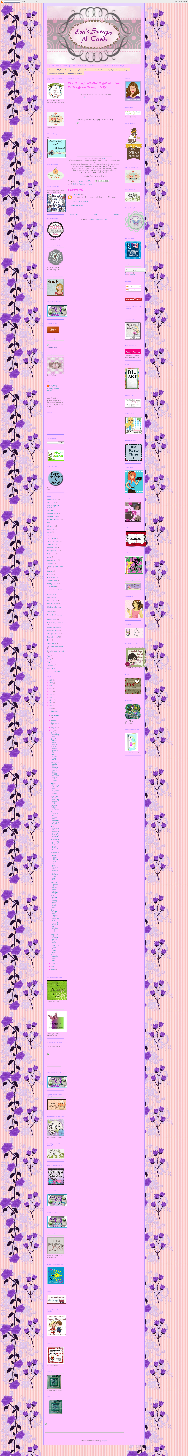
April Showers (52, 500)
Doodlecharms (52, 560)
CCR (48, 523)
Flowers (50, 571)
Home (51, 70)
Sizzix (49, 640)
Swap (49, 659)
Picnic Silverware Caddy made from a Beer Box (54, 901)
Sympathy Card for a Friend (55, 807)
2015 (51, 697)
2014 (51, 700)
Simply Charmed (53, 637)
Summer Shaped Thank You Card (54, 876)
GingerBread (52, 581)
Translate (132, 275)
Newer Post (74, 215)
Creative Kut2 (52, 545)
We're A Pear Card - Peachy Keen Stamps (54, 866)
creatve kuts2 (52, 548)
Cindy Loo (50, 529)
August (54, 728)
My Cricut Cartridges (65, 70)
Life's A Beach (52, 601)
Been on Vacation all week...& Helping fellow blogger (55, 888)
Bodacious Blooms (53, 520)
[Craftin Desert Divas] (56, 1184)
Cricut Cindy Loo (53, 551)
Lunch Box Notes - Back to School (54, 749)
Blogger (104, 1441)
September (55, 723)
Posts (130, 286)
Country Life (51, 538)
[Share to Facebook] (106, 181)
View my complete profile (53, 390)
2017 (51, 691)
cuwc (49, 557)
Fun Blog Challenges (56, 73)
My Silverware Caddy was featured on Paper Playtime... (55, 818)
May (53, 966)
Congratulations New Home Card (55, 948)
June (53, 964)
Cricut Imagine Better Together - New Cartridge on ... (55, 915)
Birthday (50, 510)
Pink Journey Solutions (55, 623)
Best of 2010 (51, 503)
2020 (51, 683)
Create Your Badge (52, 347)
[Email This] (99, 181)
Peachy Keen (51, 620)
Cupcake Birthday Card (55, 734)
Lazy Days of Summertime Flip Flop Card (55, 938)
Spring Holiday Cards (55, 646)
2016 (51, 694)
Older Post (116, 215)
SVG (48, 656)
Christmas (51, 526)
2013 (51, 703)
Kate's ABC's (51, 595)
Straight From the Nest (55, 651)
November (55, 716)
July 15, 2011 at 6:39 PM (80, 202)
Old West (50, 612)
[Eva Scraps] (48, 345)
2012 (51, 706)
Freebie (50, 574)
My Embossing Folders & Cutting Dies (90, 70)
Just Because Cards (54, 590)
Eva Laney (76, 194)
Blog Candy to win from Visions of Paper (55, 855)
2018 (51, 689)
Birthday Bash (52, 514)
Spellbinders (51, 643)
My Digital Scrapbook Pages (118, 70)
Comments (132, 290)
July (53, 731)
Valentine (50, 665)
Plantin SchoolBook (54, 628)
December (55, 711)
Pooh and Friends (53, 631)
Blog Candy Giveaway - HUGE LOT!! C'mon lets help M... (55, 844)
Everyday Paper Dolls (55, 566)
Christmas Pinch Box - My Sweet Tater (55, 799)
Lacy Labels (51, 598)
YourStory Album (53, 671)
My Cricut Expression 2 (55, 608)
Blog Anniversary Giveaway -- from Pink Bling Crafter (55, 831)
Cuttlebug (50, 554)
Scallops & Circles (53, 634)
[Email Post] (95, 181)
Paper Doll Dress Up (54, 615)
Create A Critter (53, 542)
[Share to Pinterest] (108, 181)
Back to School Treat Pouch (54, 757)
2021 (51, 680)
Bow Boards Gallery (75, 73)
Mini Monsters (52, 604)
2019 (51, 686)
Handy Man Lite (53, 584)
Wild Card (51, 668)
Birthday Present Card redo (54, 957)
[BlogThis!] (102, 181)
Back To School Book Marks (54, 741)
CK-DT (49, 532)
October (54, 720)
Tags (48, 662)
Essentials (50, 563)
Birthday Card (52, 517)
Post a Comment (77, 206)
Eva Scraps (50, 343)
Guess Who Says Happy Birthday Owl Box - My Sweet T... (55, 775)
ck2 (48, 535)
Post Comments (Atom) (99, 220)
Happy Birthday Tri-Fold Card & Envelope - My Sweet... (55, 788)
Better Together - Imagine (82, 184)
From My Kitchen (53, 577)
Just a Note (51, 587)
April (53, 969)
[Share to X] (104, 181)
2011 (51, 709)
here (103, 158)
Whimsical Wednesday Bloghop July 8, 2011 (55, 927)
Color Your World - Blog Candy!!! (55, 765)
